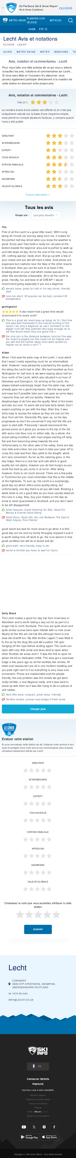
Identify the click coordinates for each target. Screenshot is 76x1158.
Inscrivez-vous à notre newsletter (38, 1089)
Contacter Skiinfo (38, 1079)
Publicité (38, 1084)
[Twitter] (34, 1127)
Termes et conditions (38, 1103)
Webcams (61, 51)
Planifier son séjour (36, 20)
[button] (70, 20)
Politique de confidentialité (38, 1099)
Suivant (38, 929)
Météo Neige (17, 20)
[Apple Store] (49, 1136)
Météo (45, 51)
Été (41, 29)
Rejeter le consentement (38, 1115)
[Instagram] (44, 1127)
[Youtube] (24, 1127)
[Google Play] (29, 1136)
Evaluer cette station (37, 194)
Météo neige (26, 51)
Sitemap (38, 1107)
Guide (7, 51)
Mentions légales (38, 1095)
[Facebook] (54, 1127)
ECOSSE (9, 44)
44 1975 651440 (18, 993)
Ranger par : (22, 215)
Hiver (32, 29)
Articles (55, 20)
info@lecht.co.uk (21, 999)
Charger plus (38, 709)
